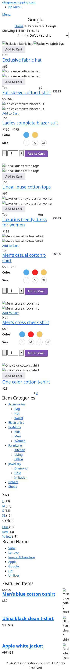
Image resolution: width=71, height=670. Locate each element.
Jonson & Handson (21, 557)
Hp (10, 571)
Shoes (12, 487)
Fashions (14, 427)
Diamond (21, 468)
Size (5, 143)
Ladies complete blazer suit (30, 123)
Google (13, 566)
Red (5, 532)
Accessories (16, 404)
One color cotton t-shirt (26, 382)
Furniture (15, 445)
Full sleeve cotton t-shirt (26, 92)
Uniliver (13, 575)
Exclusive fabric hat (21, 60)
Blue (5, 527)
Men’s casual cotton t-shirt (24, 257)
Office (18, 459)
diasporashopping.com (19, 2)
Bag (17, 409)
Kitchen (19, 450)
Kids (17, 432)
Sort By (23, 35)
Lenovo (13, 552)
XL (3, 515)
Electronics (16, 422)
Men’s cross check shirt (25, 322)
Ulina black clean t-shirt (28, 618)
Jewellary (14, 464)
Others (13, 482)
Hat (17, 413)
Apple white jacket (22, 646)
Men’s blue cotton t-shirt (28, 594)
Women (20, 441)
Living (18, 455)
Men (17, 436)
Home (19, 26)
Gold (17, 473)
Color (6, 135)
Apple (12, 562)
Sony (11, 548)
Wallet (18, 418)
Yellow (6, 536)
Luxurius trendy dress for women (24, 222)
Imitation (20, 477)
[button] (26, 135)
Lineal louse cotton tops (26, 187)
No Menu (15, 7)
